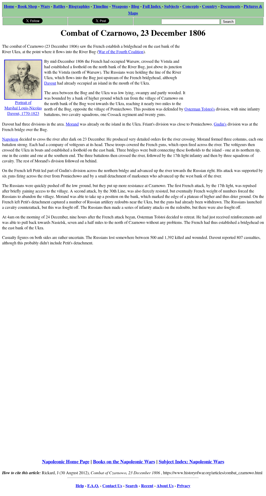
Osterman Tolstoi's (199, 109)
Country (209, 6)
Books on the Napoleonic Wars (124, 461)
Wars (45, 6)
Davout (50, 83)
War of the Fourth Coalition (120, 51)
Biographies (79, 6)
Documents (230, 6)
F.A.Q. (93, 485)
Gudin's (220, 124)
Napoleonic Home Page (65, 461)
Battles (59, 6)
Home (9, 6)
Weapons (120, 6)
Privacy (183, 485)
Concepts (190, 6)
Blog (135, 6)
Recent (147, 485)
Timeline (100, 6)
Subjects (171, 6)
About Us (165, 485)
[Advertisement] (225, 71)
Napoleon (10, 139)
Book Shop (27, 6)
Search (131, 485)
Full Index (152, 6)
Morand (72, 124)
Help (80, 485)
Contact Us (112, 485)
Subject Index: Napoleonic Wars (191, 461)
